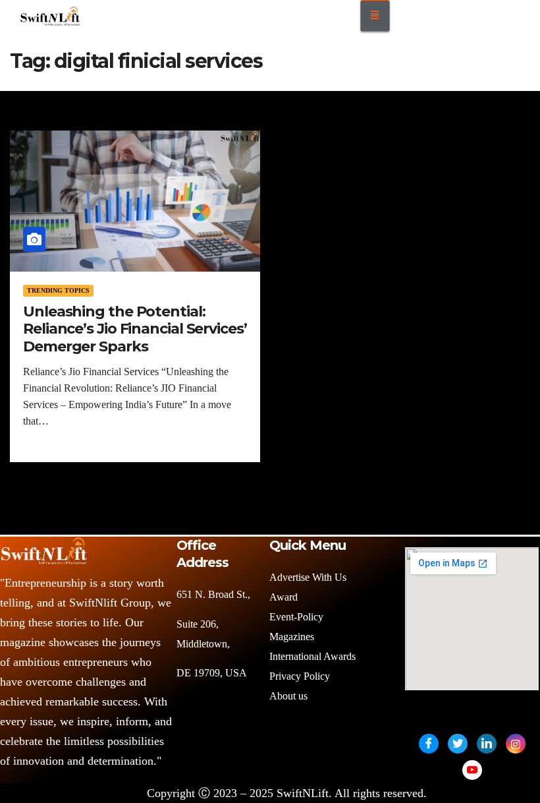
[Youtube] (472, 770)
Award (283, 597)
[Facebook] (429, 744)
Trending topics (58, 290)
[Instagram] (516, 744)
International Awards (312, 656)
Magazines (291, 636)
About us (289, 695)
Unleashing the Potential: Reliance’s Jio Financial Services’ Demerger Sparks (135, 329)
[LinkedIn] (487, 744)
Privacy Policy (299, 676)
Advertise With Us (307, 577)
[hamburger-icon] (375, 16)
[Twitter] (458, 744)
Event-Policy (296, 616)
